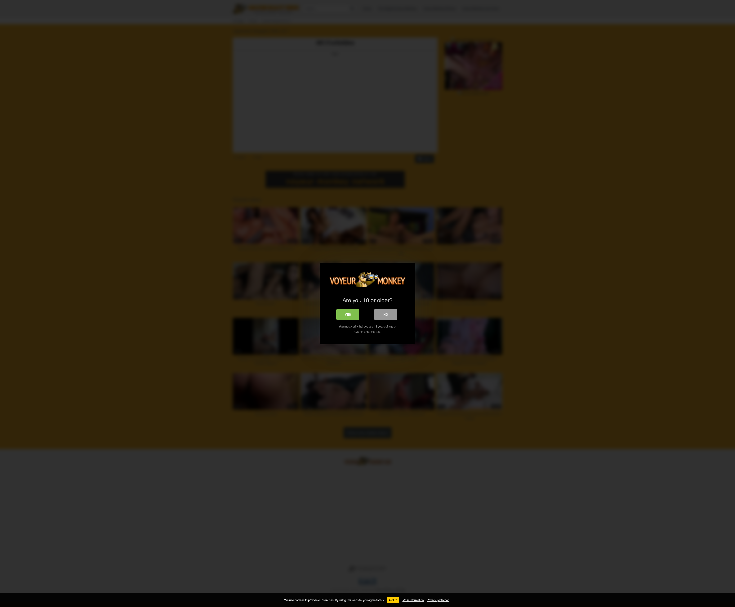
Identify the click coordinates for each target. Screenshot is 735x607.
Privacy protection (438, 600)
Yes (348, 314)
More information (413, 600)
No (385, 314)
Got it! (393, 600)
